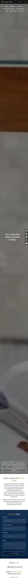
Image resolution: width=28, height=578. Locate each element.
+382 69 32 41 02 (14, 566)
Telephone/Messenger (7, 525)
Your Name (4, 517)
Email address (5, 532)
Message (4, 540)
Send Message (14, 553)
